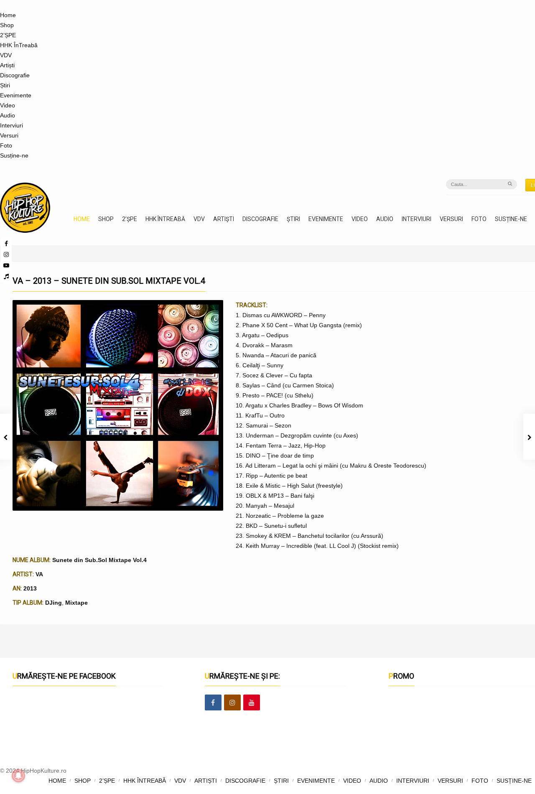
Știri (5, 85)
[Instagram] (6, 254)
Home (8, 15)
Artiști (7, 65)
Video (7, 105)
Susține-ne (14, 155)
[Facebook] (213, 703)
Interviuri (11, 125)
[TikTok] (6, 276)
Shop (7, 25)
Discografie (15, 75)
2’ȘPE (8, 35)
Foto (6, 145)
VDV (6, 55)
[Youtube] (6, 265)
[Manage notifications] (18, 775)
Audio (7, 115)
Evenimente (15, 95)
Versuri (9, 135)
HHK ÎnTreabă (19, 45)
